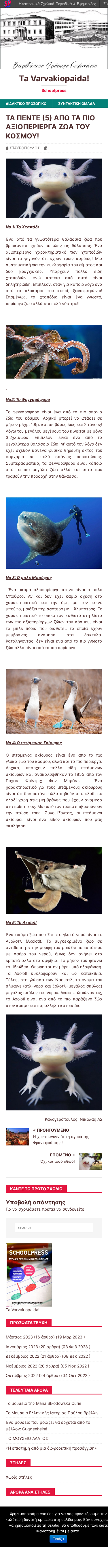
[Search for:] (54, 1228)
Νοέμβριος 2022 (21, 1365)
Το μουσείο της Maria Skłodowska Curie (43, 1403)
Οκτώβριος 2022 (22, 1375)
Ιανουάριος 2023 (22, 1346)
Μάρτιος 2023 (19, 1336)
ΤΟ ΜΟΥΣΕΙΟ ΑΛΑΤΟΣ (27, 1438)
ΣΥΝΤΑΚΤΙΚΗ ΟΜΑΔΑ (76, 103)
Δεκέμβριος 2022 (22, 1356)
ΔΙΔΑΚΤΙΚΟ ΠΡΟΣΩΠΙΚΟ (26, 103)
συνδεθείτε (73, 1209)
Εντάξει (58, 1539)
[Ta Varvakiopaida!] (54, 65)
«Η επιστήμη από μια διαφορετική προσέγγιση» (51, 1448)
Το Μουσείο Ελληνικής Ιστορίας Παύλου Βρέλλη (52, 1412)
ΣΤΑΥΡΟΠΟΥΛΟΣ (25, 148)
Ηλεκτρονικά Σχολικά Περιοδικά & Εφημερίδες (57, 4)
